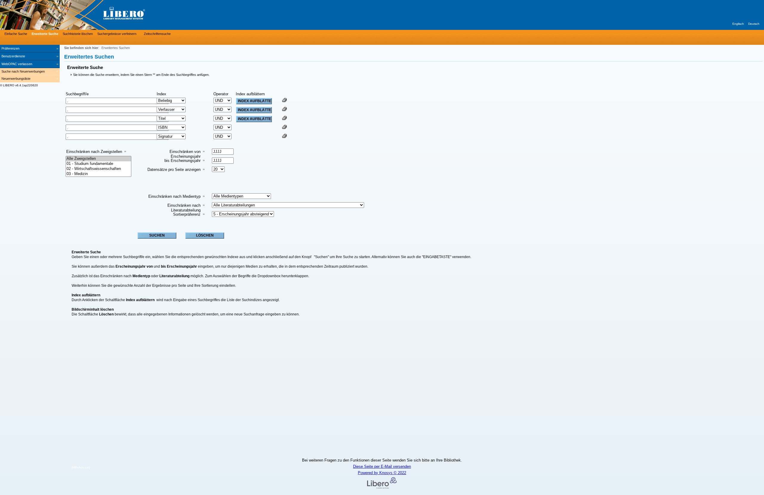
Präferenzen (10, 48)
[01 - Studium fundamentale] (98, 163)
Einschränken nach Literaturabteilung (184, 207)
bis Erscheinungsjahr (182, 160)
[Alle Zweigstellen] (98, 158)
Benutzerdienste (13, 56)
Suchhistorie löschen (78, 34)
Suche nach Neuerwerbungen (23, 71)
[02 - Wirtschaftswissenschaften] (98, 168)
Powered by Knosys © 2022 (382, 473)
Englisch (738, 23)
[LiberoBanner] (89, 15)
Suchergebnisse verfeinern (116, 34)
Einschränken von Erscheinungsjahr (185, 154)
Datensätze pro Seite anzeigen (174, 169)
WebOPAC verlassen (16, 64)
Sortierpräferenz (187, 214)
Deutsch (754, 23)
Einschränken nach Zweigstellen (94, 151)
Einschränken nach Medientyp (174, 196)
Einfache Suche (15, 34)
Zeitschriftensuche (157, 34)
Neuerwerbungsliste (15, 78)
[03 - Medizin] (98, 174)
